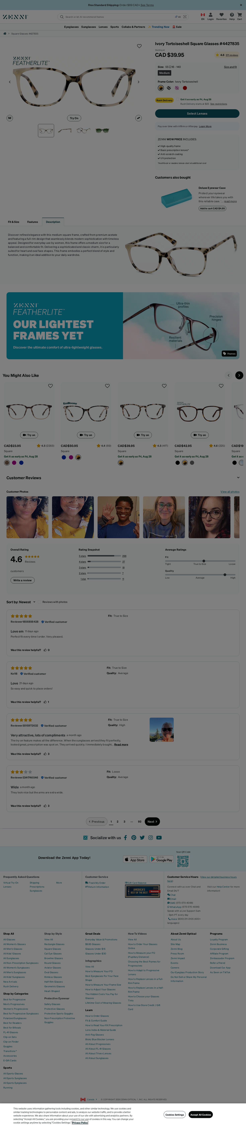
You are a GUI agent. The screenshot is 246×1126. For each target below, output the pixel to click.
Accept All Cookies (200, 1114)
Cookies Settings (175, 1114)
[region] (123, 1114)
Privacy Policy (80, 1122)
